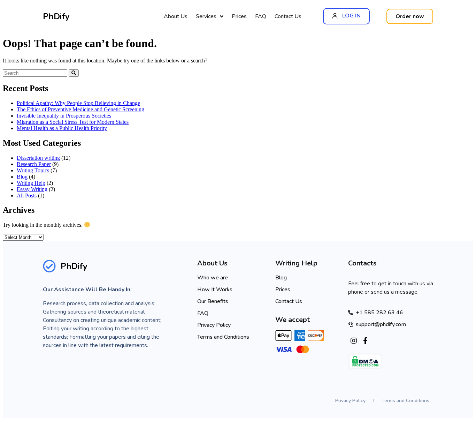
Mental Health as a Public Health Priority (62, 128)
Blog (22, 177)
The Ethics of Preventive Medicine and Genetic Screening (80, 109)
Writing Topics (33, 170)
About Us (175, 16)
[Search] (74, 73)
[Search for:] (36, 73)
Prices (239, 16)
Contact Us (288, 16)
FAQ (260, 16)
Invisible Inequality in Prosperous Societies (64, 116)
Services (206, 16)
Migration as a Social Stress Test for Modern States (73, 122)
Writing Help (31, 183)
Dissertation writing (38, 158)
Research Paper (34, 164)
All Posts (27, 195)
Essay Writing (32, 189)
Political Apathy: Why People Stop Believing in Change (78, 103)
